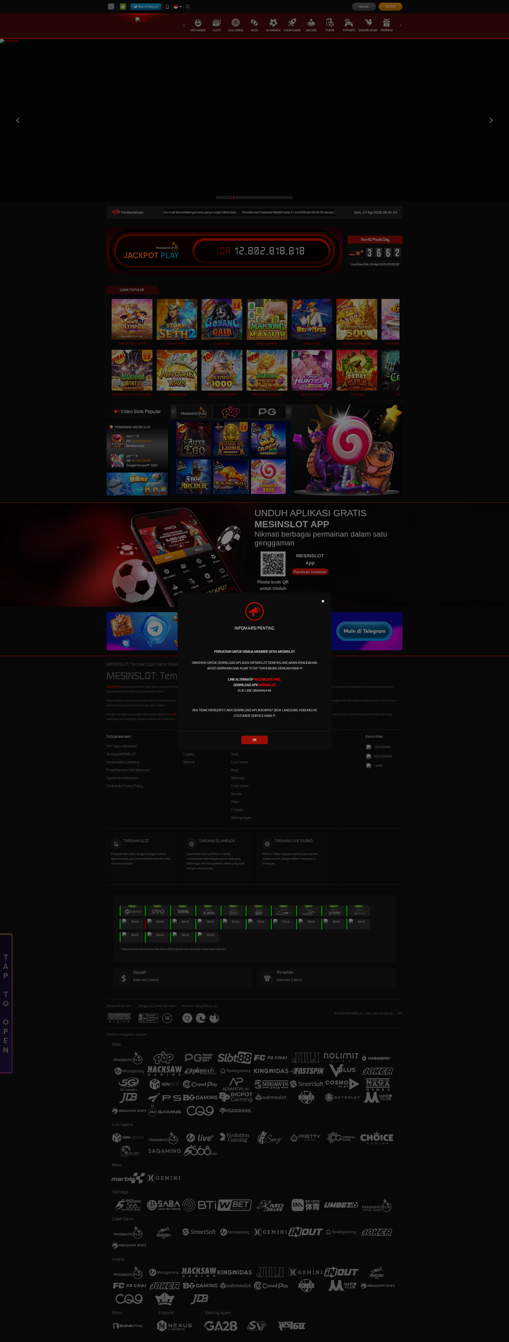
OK (255, 740)
